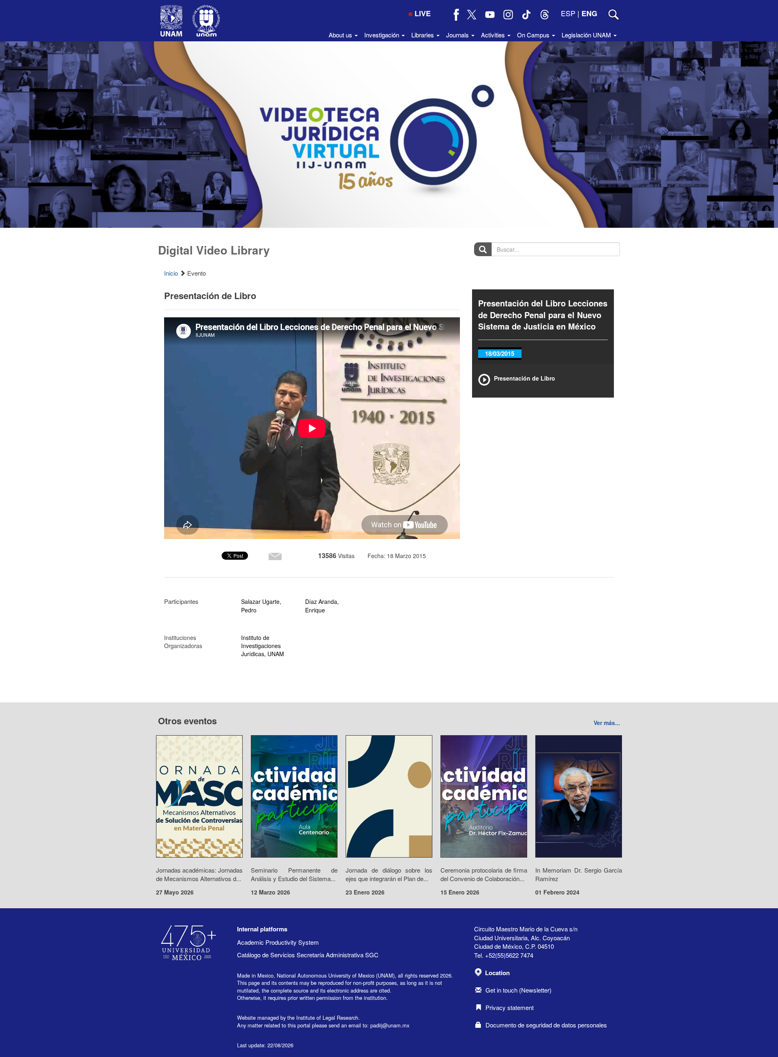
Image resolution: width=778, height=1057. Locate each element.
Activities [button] (494, 34)
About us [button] (341, 34)
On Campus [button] (534, 34)
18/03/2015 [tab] (499, 353)
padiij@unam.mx (389, 1025)
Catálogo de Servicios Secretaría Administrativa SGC (307, 954)
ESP (568, 13)
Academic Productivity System (278, 942)
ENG (589, 13)
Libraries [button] (423, 34)
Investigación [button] (382, 34)
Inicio (171, 273)
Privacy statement (509, 1007)
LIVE (423, 13)
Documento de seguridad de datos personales (546, 1025)
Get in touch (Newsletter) (518, 990)
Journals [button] (458, 34)
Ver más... (607, 723)
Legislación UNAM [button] (587, 34)
